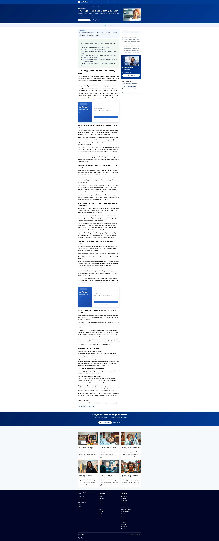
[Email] (81, 537)
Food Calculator (124, 513)
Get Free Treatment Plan (137, 2)
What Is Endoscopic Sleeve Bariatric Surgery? (130, 84)
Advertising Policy (124, 526)
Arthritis (101, 513)
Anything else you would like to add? (100, 108)
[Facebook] (92, 20)
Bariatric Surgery (81, 8)
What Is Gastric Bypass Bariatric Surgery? (129, 88)
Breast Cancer (102, 511)
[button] (92, 2)
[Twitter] (95, 20)
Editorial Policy (123, 524)
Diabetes (101, 500)
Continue (105, 117)
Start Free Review (131, 75)
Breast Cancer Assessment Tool (126, 509)
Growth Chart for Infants (125, 507)
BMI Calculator (123, 498)
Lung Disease (102, 498)
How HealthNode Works (117, 422)
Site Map (79, 506)
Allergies (101, 509)
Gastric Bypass (82, 406)
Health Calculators (124, 496)
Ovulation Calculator (124, 500)
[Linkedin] (78, 537)
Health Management (100, 403)
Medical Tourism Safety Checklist (129, 92)
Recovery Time (90, 406)
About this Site (80, 500)
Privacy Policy (123, 522)
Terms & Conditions (124, 520)
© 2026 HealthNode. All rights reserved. (134, 534)
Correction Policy (124, 528)
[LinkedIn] (98, 20)
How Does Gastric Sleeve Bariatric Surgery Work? (130, 83)
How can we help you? (98, 103)
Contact (79, 504)
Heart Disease (102, 505)
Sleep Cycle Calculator (125, 511)
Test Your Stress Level (125, 502)
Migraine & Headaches (103, 502)
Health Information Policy (82, 502)
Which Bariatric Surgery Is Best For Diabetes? (130, 86)
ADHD (100, 507)
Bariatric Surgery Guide (110, 25)
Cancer (101, 496)
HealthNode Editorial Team (83, 17)
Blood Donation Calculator (125, 505)
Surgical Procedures (111, 403)
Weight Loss (81, 403)
